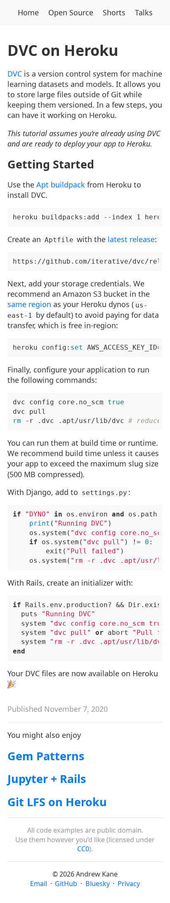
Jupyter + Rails (46, 778)
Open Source (70, 12)
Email (38, 883)
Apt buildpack (60, 185)
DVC (14, 74)
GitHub (66, 883)
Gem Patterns (45, 756)
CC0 (83, 848)
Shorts (114, 12)
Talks (144, 12)
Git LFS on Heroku (57, 801)
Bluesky (97, 883)
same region (29, 304)
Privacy (129, 883)
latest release (131, 239)
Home (28, 12)
